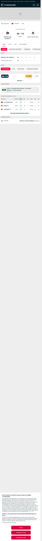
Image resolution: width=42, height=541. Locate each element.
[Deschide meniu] (37, 5)
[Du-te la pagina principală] (9, 5)
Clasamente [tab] (23, 44)
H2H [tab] (15, 44)
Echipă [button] (16, 99)
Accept (21, 527)
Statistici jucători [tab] (15, 49)
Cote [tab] (9, 44)
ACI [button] (38, 99)
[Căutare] (33, 5)
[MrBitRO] (4, 76)
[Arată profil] (7, 33)
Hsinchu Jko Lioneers (7, 37)
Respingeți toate (21, 532)
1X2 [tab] (13, 69)
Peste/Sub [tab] (21, 69)
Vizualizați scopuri (21, 537)
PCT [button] (20, 99)
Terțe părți (31, 511)
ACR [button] (35, 99)
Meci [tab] (4, 44)
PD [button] (28, 99)
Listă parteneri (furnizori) (9, 522)
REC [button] (24, 99)
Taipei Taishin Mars (33, 37)
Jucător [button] (3, 99)
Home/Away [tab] (5, 69)
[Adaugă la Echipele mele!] (2, 33)
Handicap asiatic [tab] (32, 69)
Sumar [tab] (4, 49)
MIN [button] (31, 99)
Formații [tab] (27, 49)
